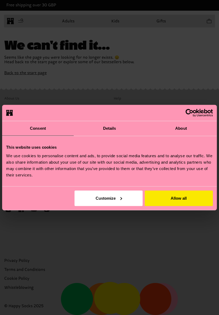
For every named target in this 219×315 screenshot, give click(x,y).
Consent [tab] (38, 128)
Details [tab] (109, 128)
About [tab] (181, 128)
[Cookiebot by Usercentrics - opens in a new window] (189, 113)
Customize (106, 198)
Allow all (179, 198)
